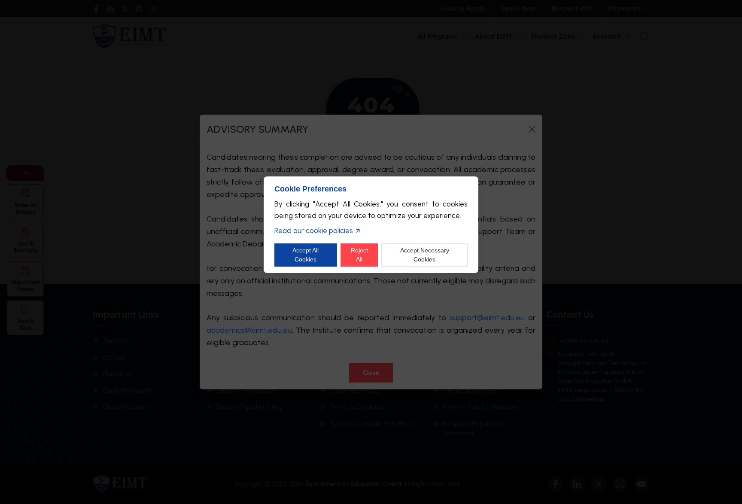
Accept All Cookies (305, 255)
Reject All (359, 255)
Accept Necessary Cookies (424, 255)
